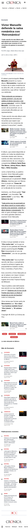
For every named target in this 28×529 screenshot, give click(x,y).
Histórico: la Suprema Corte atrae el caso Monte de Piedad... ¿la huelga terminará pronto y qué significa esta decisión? (11, 484)
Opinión (24, 8)
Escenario (4, 20)
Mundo (20, 527)
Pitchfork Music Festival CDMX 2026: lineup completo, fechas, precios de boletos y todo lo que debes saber (18, 232)
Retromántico (14, 337)
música (4, 334)
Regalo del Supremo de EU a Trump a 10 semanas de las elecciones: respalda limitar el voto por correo (10, 499)
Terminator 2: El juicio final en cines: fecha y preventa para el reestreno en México (18, 222)
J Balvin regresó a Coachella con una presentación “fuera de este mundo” (18, 143)
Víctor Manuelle (22, 334)
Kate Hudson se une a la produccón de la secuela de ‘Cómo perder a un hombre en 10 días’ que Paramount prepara (10, 386)
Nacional (7, 527)
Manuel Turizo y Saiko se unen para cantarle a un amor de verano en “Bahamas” (18, 324)
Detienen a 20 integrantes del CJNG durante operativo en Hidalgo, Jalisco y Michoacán (11, 440)
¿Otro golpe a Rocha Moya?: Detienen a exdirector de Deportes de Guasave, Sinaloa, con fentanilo (11, 469)
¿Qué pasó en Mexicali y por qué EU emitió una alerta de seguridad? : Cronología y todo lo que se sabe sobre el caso (10, 454)
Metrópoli (14, 527)
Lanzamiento (12, 334)
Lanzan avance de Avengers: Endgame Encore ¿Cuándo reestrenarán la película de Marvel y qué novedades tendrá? (10, 418)
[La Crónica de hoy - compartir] (26, 137)
